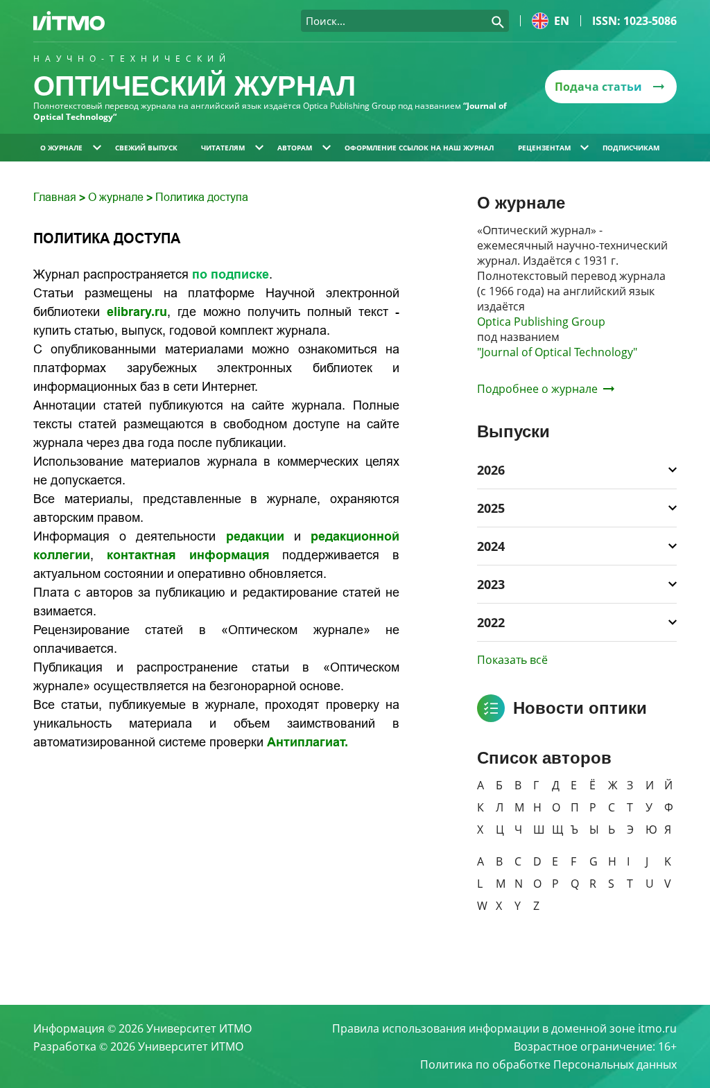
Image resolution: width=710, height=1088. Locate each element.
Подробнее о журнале (537, 389)
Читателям (223, 147)
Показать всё (512, 660)
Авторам (294, 147)
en (561, 20)
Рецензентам (544, 147)
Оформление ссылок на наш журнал (419, 147)
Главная (56, 197)
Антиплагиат (306, 742)
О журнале (61, 147)
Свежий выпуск (146, 147)
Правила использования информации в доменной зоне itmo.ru (504, 1028)
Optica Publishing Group (541, 321)
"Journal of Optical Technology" (557, 352)
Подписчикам (631, 147)
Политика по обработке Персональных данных (548, 1064)
